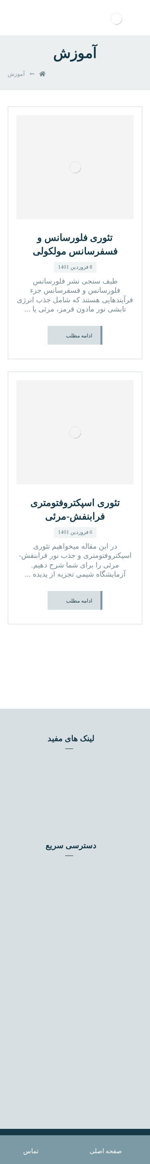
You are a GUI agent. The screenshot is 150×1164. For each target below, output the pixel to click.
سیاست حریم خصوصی (70, 901)
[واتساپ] (53, 973)
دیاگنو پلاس (70, 758)
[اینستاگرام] (82, 973)
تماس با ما (69, 865)
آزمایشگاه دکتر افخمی (69, 806)
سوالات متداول (70, 889)
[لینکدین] (97, 973)
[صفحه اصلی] (42, 74)
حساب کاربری (70, 877)
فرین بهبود (70, 770)
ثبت (73, 1093)
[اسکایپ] (68, 973)
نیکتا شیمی (70, 782)
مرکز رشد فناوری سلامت (70, 794)
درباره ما (70, 913)
